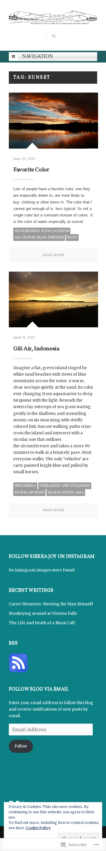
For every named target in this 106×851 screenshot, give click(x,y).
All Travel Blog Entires (39, 237)
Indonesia (25, 486)
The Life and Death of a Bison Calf (42, 622)
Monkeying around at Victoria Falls (43, 613)
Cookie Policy (38, 828)
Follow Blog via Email (39, 689)
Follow (20, 746)
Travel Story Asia (66, 492)
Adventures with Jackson (41, 231)
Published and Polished (64, 486)
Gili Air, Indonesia (36, 349)
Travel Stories (29, 492)
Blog (72, 237)
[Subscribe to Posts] (18, 662)
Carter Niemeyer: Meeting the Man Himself (51, 604)
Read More (53, 255)
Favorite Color (31, 170)
